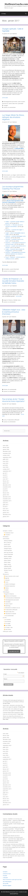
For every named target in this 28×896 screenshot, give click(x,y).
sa (19, 148)
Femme (5, 389)
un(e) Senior (8, 629)
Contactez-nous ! (9, 532)
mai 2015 (5, 506)
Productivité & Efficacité (13, 419)
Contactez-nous (7, 873)
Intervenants (7, 175)
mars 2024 (5, 461)
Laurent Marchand (14, 269)
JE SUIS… (5, 617)
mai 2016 (5, 489)
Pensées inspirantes (10, 586)
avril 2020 (5, 465)
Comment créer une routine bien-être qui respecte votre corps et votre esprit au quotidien (13, 832)
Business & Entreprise (10, 596)
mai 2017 (5, 475)
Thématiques (6, 592)
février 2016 (6, 493)
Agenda (7, 578)
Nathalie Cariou (17, 300)
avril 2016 (5, 491)
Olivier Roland (7, 560)
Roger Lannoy (7, 564)
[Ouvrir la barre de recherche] (26, 14)
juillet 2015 (5, 504)
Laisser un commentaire (10, 107)
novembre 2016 (7, 487)
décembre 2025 (7, 451)
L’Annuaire (5, 877)
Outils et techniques (10, 584)
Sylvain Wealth (7, 568)
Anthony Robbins (8, 540)
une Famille (8, 625)
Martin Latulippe (8, 556)
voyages (6, 105)
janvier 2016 (6, 494)
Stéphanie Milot (8, 566)
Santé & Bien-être (13, 103)
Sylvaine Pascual (8, 570)
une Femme (8, 621)
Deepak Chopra (8, 548)
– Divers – (6, 572)
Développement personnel (10, 101)
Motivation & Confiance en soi (12, 607)
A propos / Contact (7, 530)
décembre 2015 (7, 496)
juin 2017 (5, 473)
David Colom (7, 544)
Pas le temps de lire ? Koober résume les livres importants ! (13, 400)
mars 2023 (5, 463)
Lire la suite (5, 97)
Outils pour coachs (7, 631)
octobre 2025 (6, 455)
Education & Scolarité (10, 613)
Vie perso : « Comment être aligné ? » (14, 229)
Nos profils (5, 883)
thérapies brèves (20, 177)
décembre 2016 (7, 485)
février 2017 (6, 481)
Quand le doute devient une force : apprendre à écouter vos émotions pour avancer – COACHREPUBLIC (13, 837)
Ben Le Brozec (7, 542)
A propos (5, 871)
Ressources (5, 103)
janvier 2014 (6, 516)
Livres (5, 419)
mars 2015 (5, 508)
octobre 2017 (6, 469)
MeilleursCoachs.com (16, 4)
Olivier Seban (7, 562)
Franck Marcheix (8, 550)
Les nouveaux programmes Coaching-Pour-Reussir (12, 188)
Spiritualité (20, 103)
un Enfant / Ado (9, 627)
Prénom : (6, 679)
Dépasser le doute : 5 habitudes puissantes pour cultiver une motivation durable (14, 840)
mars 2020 (5, 467)
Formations (6, 269)
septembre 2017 (7, 471)
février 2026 (6, 447)
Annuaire (7, 580)
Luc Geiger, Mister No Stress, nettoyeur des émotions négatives (13, 117)
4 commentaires (8, 179)
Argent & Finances (8, 300)
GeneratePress (14, 893)
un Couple (7, 623)
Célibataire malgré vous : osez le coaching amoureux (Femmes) (13, 312)
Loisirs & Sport (21, 101)
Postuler (5, 875)
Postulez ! (7, 534)
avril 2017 (5, 477)
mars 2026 (5, 445)
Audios (7, 590)
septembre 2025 (7, 457)
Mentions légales (7, 885)
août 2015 (5, 502)
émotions (6, 177)
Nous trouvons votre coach (12, 576)
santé (10, 177)
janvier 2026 (6, 449)
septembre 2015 (7, 500)
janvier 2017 (6, 483)
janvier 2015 (6, 512)
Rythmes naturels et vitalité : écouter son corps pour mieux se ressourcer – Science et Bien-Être (14, 852)
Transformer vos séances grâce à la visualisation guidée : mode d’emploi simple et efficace (13, 823)
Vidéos (7, 588)
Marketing (7, 605)
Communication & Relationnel (12, 598)
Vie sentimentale (12, 389)
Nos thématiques (7, 881)
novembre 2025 (7, 453)
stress (14, 177)
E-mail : (14, 674)
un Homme (8, 619)
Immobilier (7, 601)
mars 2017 (5, 479)
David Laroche (7, 546)
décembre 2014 (7, 514)
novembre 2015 (7, 498)
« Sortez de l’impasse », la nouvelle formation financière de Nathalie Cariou (13, 281)
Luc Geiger (13, 175)
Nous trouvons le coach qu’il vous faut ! (12, 879)
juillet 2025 (5, 459)
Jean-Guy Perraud (8, 552)
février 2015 (6, 510)
